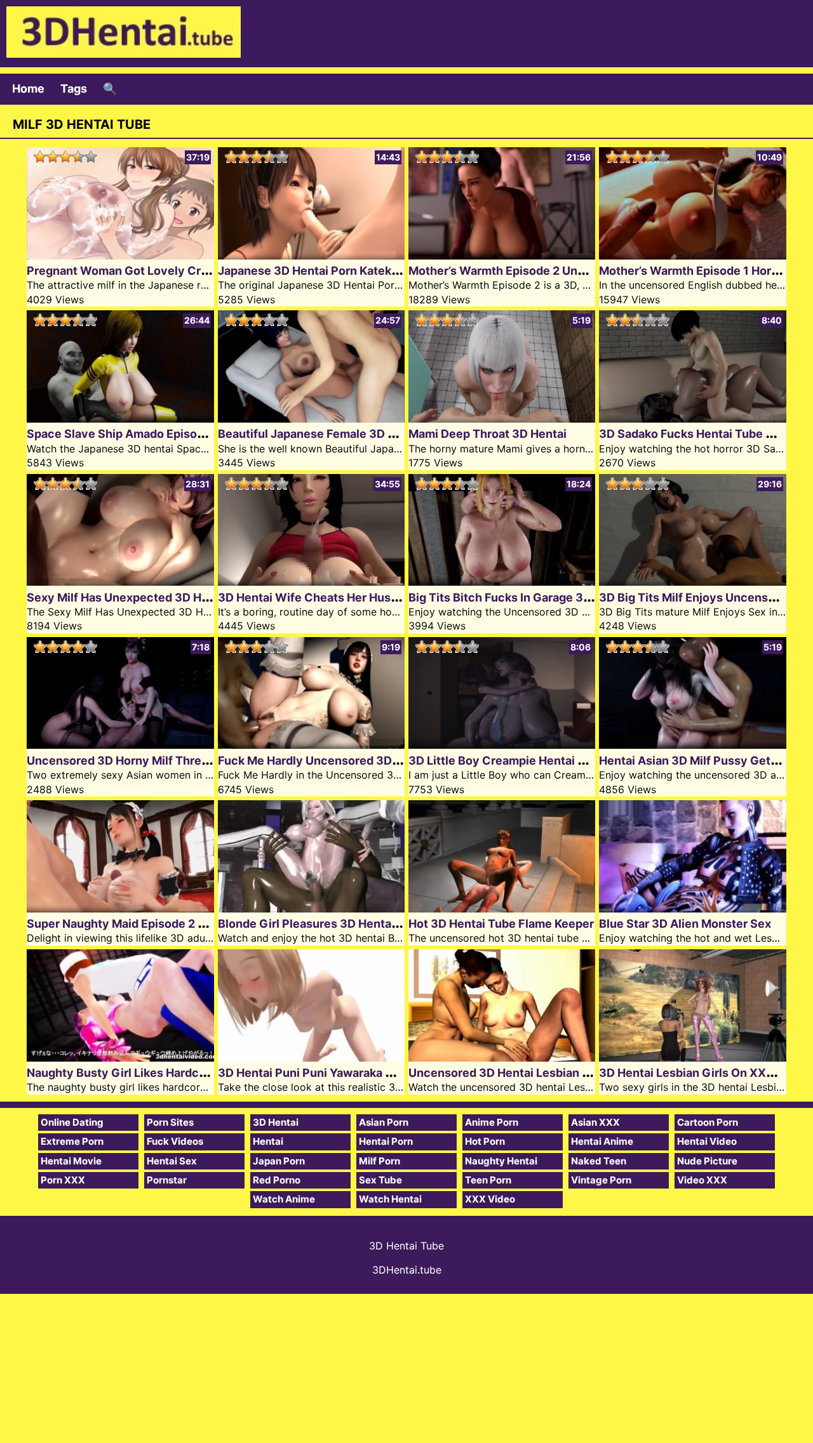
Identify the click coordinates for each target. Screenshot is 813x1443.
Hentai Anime (602, 1141)
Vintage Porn (601, 1180)
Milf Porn (379, 1161)
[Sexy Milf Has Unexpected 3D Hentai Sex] (120, 581)
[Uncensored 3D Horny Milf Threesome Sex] (120, 744)
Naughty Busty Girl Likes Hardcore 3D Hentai (150, 1072)
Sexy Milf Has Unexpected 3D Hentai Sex (140, 597)
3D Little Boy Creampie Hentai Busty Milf (520, 760)
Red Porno (276, 1180)
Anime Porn (491, 1122)
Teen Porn (488, 1180)
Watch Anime (284, 1199)
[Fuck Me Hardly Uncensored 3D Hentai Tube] (311, 744)
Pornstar (167, 1180)
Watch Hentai (390, 1199)
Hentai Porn (386, 1141)
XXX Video (490, 1199)
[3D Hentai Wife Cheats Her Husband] (311, 581)
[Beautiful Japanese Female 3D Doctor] (311, 418)
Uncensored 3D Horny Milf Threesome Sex (144, 760)
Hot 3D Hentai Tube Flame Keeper (501, 923)
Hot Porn (485, 1141)
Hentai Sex (172, 1161)
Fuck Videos (175, 1141)
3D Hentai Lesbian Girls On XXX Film (699, 1072)
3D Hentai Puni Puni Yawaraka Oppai (317, 1072)
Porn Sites (170, 1122)
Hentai (268, 1141)
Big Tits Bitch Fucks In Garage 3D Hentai (519, 597)
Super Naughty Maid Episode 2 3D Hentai (139, 923)
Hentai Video (707, 1141)
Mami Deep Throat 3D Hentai (487, 433)
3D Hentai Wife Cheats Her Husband (318, 597)
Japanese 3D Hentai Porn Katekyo (311, 270)
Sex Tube (380, 1180)
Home (28, 88)
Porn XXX (63, 1180)
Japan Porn (279, 1161)
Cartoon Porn (707, 1122)
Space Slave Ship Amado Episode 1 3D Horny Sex (162, 433)
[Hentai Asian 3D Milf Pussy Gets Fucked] (692, 744)
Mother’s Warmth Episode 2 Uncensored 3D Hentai (547, 270)
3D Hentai (276, 1122)
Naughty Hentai (501, 1161)
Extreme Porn (72, 1141)
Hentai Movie (71, 1161)
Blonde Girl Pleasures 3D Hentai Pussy (324, 923)
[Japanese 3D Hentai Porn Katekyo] (311, 255)
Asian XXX (595, 1122)
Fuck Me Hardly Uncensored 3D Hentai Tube (339, 760)
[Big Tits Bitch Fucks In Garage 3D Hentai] (501, 581)
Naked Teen (598, 1161)
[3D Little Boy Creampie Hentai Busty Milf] (501, 744)
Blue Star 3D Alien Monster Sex (685, 923)
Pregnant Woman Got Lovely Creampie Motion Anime (174, 270)
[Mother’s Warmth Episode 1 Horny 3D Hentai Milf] (692, 255)
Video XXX (702, 1180)
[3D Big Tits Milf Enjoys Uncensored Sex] (692, 581)
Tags (73, 88)
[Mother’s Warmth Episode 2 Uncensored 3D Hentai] (501, 255)
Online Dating (72, 1122)
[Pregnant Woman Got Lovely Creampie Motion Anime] (120, 255)
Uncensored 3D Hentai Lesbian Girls (508, 1072)
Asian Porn (383, 1122)
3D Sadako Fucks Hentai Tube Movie (699, 433)
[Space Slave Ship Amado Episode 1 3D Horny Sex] (120, 418)
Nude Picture (707, 1161)
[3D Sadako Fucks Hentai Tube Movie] (692, 418)
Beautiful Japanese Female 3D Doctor (322, 433)
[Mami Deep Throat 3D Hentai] (501, 418)
